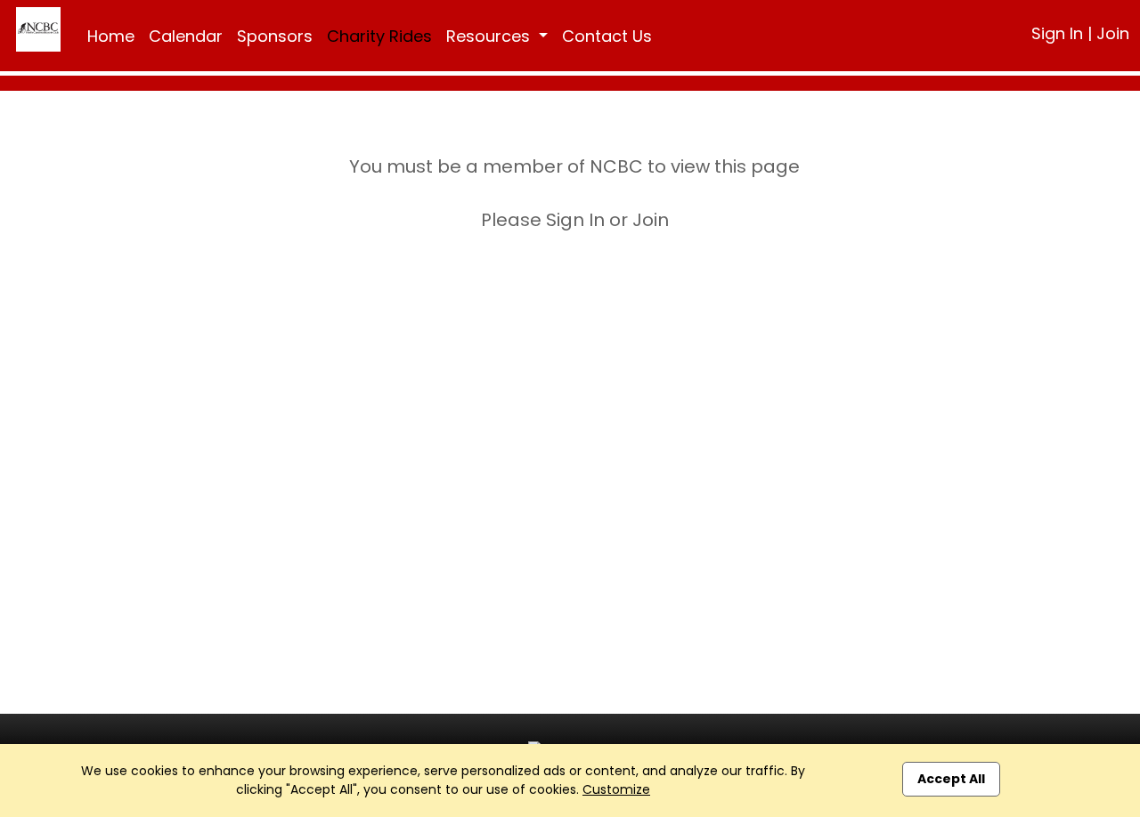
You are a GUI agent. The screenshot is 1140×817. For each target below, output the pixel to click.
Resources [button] (490, 36)
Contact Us (607, 36)
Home (110, 36)
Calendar (186, 36)
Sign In (1057, 33)
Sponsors (275, 36)
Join (1112, 33)
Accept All (951, 779)
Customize (616, 789)
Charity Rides (379, 36)
